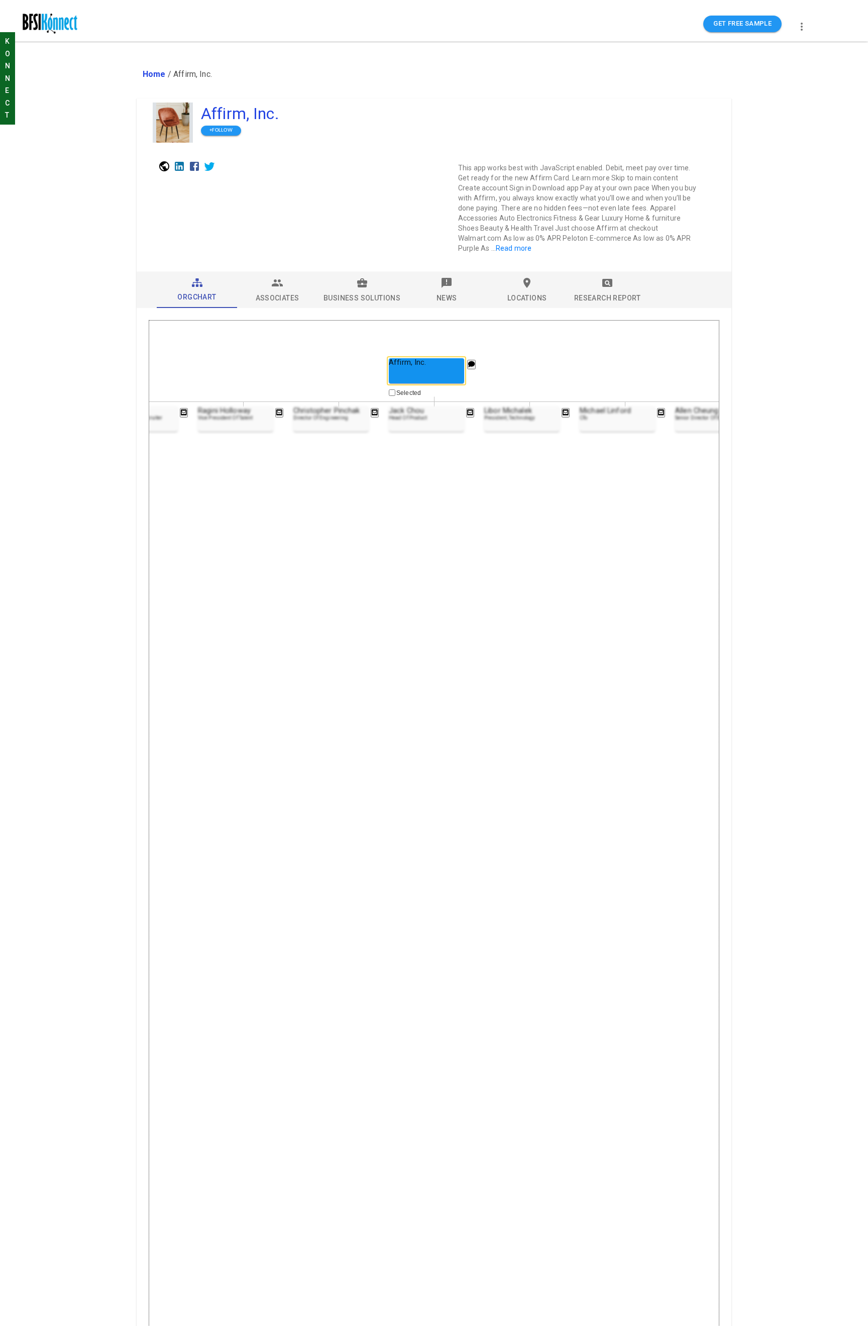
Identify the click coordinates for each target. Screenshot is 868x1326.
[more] (802, 27)
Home (154, 74)
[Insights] (471, 364)
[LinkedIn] (179, 166)
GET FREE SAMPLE (742, 23)
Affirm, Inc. (240, 113)
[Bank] (164, 166)
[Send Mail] (184, 413)
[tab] (197, 290)
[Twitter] (209, 166)
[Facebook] (194, 166)
